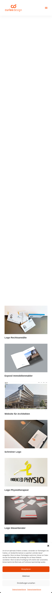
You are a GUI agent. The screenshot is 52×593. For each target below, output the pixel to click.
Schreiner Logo (13, 452)
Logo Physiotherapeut (17, 490)
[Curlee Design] (13, 7)
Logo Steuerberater (15, 528)
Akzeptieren (26, 569)
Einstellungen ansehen (26, 583)
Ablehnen (26, 576)
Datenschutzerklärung (19, 589)
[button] (48, 545)
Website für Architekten (17, 414)
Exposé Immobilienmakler (19, 376)
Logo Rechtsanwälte (16, 337)
